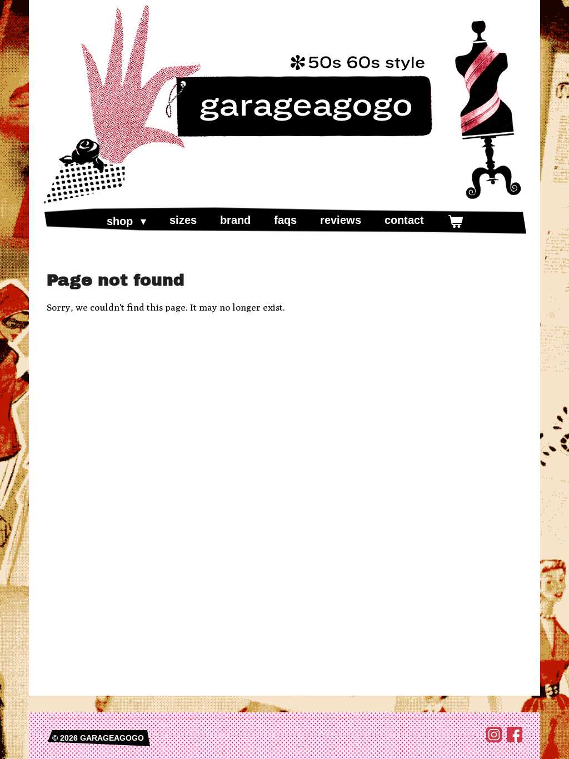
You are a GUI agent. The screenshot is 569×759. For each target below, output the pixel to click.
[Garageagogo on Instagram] (494, 739)
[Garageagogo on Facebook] (514, 739)
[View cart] (455, 221)
